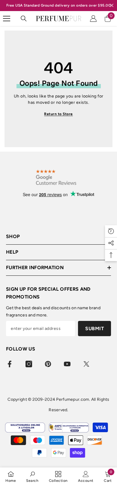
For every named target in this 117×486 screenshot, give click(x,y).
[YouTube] (67, 363)
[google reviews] (56, 177)
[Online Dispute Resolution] (25, 427)
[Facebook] (9, 363)
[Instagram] (28, 363)
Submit (94, 328)
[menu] (6, 18)
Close (112, 5)
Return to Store (58, 114)
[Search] (23, 18)
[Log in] (93, 18)
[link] (32, 477)
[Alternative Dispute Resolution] (69, 427)
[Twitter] (86, 363)
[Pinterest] (48, 363)
